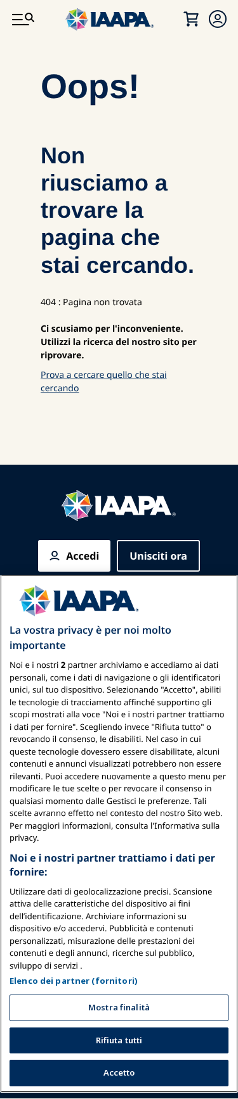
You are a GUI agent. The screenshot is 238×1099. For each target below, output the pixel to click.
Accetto (119, 1072)
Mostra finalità (119, 1007)
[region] (119, 834)
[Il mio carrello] (191, 19)
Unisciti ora (158, 556)
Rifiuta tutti (119, 1040)
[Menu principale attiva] (22, 19)
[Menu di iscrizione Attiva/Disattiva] (218, 19)
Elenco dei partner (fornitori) (74, 980)
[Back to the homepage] (119, 505)
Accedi (82, 556)
